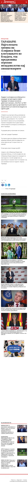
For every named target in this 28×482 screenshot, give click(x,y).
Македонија (4, 39)
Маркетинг (19, 480)
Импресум (13, 480)
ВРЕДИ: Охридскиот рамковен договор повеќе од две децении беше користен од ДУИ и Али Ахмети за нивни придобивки (13, 309)
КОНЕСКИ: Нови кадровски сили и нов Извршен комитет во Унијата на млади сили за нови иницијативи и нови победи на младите (13, 239)
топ (7, 188)
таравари (12, 188)
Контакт (25, 480)
